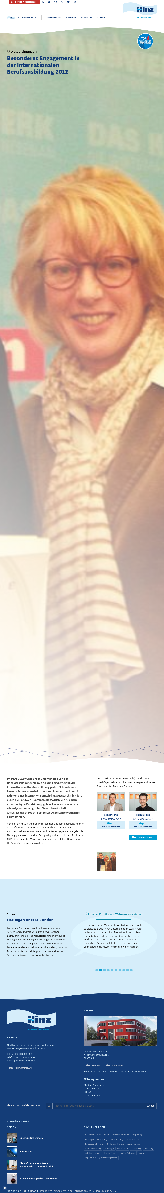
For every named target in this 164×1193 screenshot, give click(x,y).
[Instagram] (62, 2)
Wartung (142, 1153)
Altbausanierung (110, 1153)
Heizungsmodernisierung (96, 1140)
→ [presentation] (160, 932)
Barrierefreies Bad (127, 1153)
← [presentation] (68, 932)
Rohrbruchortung (92, 1153)
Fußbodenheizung (93, 1149)
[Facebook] (55, 2)
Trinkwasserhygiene (115, 1144)
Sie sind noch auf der (23, 1105)
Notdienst (89, 1135)
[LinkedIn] (75, 2)
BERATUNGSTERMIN (111, 825)
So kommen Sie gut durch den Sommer (39, 1179)
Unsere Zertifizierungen (31, 1138)
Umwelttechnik (133, 1140)
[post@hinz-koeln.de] (49, 2)
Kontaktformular (24, 1068)
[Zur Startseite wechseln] (25, 1191)
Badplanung (137, 1135)
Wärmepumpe (133, 1144)
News (33, 1191)
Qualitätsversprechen (108, 1158)
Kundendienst (103, 1135)
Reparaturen (90, 1158)
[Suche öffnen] (113, 18)
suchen (151, 1106)
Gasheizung (136, 1149)
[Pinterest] (68, 2)
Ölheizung (148, 1149)
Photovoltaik (26, 1152)
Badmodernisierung (120, 1135)
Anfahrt (95, 1065)
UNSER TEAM (145, 837)
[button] (96, 970)
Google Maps (117, 1065)
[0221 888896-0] (43, 2)
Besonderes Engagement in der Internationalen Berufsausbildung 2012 (77, 1191)
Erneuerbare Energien (94, 1144)
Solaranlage (109, 1149)
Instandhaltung (116, 1140)
